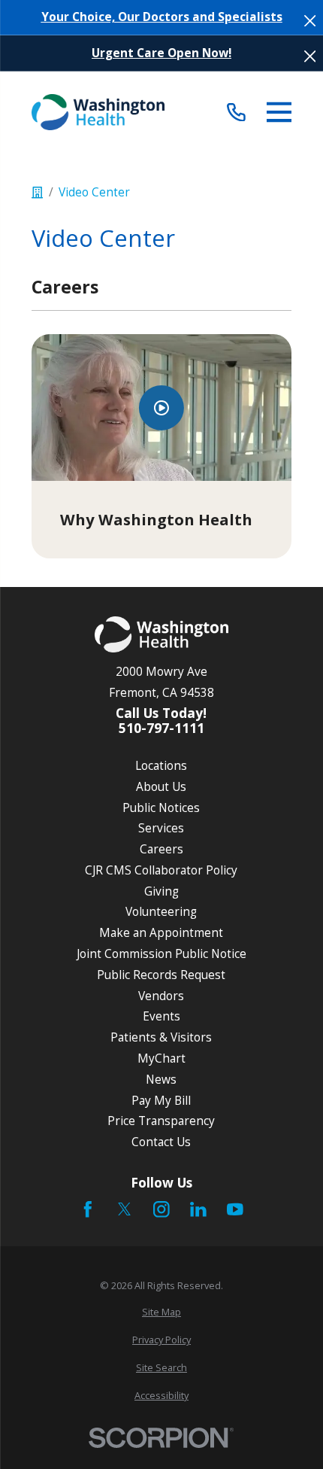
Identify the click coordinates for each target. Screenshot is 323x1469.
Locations (161, 765)
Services (161, 828)
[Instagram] (161, 1209)
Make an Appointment (161, 932)
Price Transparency (161, 1120)
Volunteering (161, 911)
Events (161, 1016)
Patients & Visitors (161, 1037)
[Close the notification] (309, 20)
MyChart (161, 1058)
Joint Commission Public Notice (161, 953)
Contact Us (161, 1141)
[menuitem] (162, 1312)
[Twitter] (124, 1209)
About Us (161, 786)
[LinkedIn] (198, 1209)
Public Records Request (161, 974)
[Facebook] (88, 1209)
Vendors (161, 995)
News (161, 1079)
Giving (161, 891)
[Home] (98, 112)
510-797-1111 (161, 728)
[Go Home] (37, 192)
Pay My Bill (161, 1100)
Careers (161, 849)
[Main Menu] (279, 112)
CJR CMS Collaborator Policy (161, 870)
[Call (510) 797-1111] (236, 112)
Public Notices (161, 807)
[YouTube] (235, 1209)
